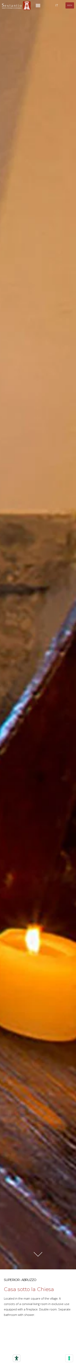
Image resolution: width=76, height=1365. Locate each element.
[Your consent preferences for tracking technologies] (69, 1358)
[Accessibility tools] (16, 1358)
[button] (38, 5)
